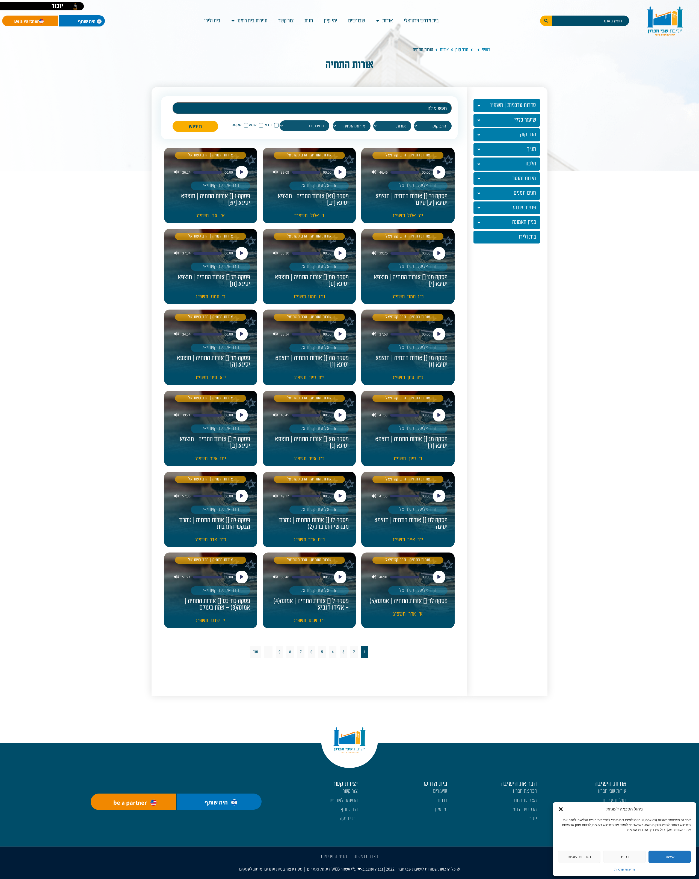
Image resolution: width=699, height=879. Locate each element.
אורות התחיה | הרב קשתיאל (408, 155)
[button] (561, 809)
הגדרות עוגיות (579, 856)
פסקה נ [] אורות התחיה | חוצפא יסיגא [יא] (215, 199)
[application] (408, 172)
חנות (308, 21)
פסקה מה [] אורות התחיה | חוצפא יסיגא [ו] (312, 361)
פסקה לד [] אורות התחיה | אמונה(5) (408, 601)
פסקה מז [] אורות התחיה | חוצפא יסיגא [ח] (214, 280)
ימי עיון (330, 21)
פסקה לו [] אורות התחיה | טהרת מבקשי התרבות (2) (314, 523)
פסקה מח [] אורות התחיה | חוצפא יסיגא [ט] (312, 280)
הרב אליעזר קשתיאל (417, 186)
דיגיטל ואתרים (319, 869)
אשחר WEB (340, 869)
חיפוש (195, 126)
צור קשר (286, 21)
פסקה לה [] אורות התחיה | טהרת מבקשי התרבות (214, 523)
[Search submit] (546, 21)
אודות (387, 21)
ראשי (486, 49)
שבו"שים (356, 21)
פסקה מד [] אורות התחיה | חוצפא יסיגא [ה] (213, 361)
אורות (444, 49)
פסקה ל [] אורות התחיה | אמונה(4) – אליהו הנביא (311, 604)
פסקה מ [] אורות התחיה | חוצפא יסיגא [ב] (215, 442)
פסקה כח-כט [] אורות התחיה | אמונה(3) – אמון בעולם (217, 604)
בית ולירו (212, 21)
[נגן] (439, 172)
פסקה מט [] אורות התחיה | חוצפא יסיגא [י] (411, 280)
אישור (669, 856)
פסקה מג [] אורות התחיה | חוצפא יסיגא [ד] (411, 442)
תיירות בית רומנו (252, 21)
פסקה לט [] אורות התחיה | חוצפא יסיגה (411, 523)
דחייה (624, 856)
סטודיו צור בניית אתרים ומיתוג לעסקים (271, 869)
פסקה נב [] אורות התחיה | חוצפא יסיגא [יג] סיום (411, 199)
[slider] (404, 172)
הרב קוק (461, 49)
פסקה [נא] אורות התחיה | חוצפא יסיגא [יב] (313, 199)
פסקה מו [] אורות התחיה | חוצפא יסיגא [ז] (411, 361)
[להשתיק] (374, 172)
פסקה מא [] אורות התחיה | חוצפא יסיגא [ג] (312, 442)
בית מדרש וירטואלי (421, 21)
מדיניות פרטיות (624, 869)
